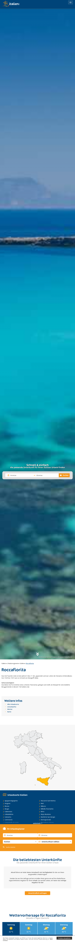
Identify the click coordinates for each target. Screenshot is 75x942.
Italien (3, 663)
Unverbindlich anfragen (37, 893)
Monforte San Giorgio (48, 817)
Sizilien (22, 663)
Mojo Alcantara (46, 814)
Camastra (8, 817)
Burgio (7, 809)
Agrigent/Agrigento (11, 801)
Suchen (65, 475)
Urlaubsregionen (12, 663)
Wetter (9, 709)
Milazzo (43, 806)
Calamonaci (8, 811)
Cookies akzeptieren (64, 938)
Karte (9, 712)
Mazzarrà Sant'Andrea (48, 801)
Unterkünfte (11, 707)
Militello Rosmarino (47, 809)
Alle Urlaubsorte (13, 704)
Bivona (7, 806)
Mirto (42, 811)
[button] (20, 842)
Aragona (7, 803)
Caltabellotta (9, 814)
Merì (42, 803)
